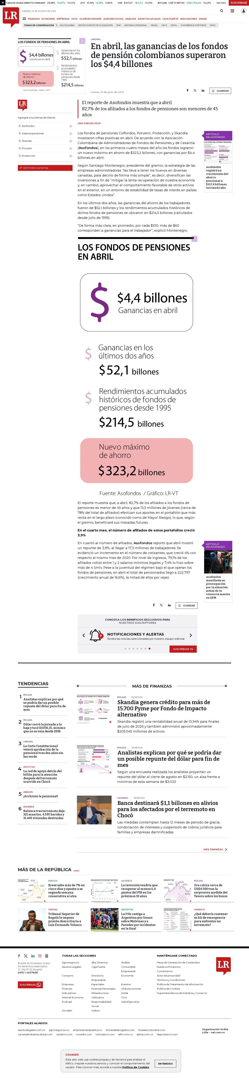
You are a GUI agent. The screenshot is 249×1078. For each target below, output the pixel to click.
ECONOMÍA (48, 18)
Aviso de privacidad (168, 975)
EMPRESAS (63, 18)
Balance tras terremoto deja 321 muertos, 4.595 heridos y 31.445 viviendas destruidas (44, 814)
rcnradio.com (84, 1034)
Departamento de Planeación (95, 25)
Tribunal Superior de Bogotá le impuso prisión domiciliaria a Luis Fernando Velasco (65, 919)
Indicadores (69, 993)
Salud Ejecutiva (130, 1001)
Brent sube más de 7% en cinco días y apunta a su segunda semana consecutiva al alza (66, 891)
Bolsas (27, 695)
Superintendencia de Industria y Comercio (182, 993)
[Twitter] (195, 90)
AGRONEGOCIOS (113, 18)
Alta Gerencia (100, 962)
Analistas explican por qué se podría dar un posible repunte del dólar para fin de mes (44, 705)
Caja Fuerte (98, 966)
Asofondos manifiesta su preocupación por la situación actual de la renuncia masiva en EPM (218, 587)
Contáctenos (164, 971)
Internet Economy (72, 997)
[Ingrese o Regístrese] (243, 11)
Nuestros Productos (168, 966)
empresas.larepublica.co (87, 1030)
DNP (118, 25)
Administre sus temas (35, 167)
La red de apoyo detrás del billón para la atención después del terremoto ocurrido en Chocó (42, 776)
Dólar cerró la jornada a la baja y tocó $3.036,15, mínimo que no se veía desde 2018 (44, 728)
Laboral (28, 741)
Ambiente (199, 909)
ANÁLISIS (130, 18)
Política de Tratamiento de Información (180, 984)
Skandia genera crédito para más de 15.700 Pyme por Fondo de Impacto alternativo (163, 708)
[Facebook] (187, 90)
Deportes (127, 909)
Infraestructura (100, 993)
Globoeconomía (131, 988)
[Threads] (48, 956)
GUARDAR (222, 91)
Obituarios (98, 997)
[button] (82, 635)
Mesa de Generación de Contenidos (178, 962)
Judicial (53, 909)
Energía (52, 881)
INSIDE (203, 18)
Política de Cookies (135, 1067)
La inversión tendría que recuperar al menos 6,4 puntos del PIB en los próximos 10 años (139, 891)
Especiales (98, 984)
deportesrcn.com (167, 1034)
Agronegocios (70, 962)
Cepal (174, 25)
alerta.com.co (145, 1034)
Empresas (68, 984)
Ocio (124, 997)
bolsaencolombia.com (151, 1030)
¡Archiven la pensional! (40, 796)
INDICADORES (188, 18)
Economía (127, 975)
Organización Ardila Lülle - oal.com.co (215, 1031)
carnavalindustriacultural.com (35, 1034)
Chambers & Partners (193, 25)
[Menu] (25, 18)
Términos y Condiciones (171, 979)
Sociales (67, 1010)
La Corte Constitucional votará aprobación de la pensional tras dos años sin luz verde (43, 751)
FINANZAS (34, 18)
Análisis (28, 792)
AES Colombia (67, 25)
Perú (212, 25)
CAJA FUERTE (170, 18)
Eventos (126, 984)
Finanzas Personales (103, 988)
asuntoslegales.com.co (31, 1030)
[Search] (221, 11)
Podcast (67, 1001)
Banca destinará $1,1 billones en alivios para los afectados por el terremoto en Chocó (167, 809)
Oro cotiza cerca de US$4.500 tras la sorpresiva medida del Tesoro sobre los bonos (210, 891)
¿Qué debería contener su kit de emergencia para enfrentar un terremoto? (211, 919)
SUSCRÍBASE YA (183, 649)
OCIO (74, 18)
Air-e (164, 25)
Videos (96, 1010)
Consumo (67, 975)
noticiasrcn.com (105, 1034)
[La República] (11, 17)
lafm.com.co (125, 1034)
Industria (29, 767)
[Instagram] (41, 956)
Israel (154, 25)
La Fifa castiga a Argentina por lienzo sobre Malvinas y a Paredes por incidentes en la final (138, 921)
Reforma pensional (135, 25)
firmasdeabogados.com (120, 1030)
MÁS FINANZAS (213, 849)
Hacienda (28, 806)
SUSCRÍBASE (239, 2)
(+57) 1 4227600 (28, 972)
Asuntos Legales (71, 966)
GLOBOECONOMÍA (90, 18)
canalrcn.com (64, 1034)
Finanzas (67, 988)
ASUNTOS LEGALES (149, 18)
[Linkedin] (203, 90)
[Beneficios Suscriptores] (232, 11)
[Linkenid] (34, 956)
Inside (124, 993)
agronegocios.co (59, 1030)
